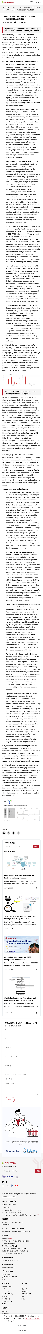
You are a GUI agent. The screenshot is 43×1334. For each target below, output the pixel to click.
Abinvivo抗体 (6, 1274)
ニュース (24, 1289)
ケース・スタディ (7, 1294)
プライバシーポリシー (9, 1197)
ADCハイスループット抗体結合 (13, 1253)
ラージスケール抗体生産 (9, 1246)
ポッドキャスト (7, 1301)
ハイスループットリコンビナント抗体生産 (15, 1241)
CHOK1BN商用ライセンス (10, 1260)
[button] (38, 2)
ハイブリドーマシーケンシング (12, 1213)
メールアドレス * (11, 1057)
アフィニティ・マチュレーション (12, 1222)
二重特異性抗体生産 (8, 1243)
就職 (23, 1296)
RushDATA (7, 1239)
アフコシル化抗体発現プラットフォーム (14, 1249)
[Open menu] (31, 2)
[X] (8, 833)
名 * (6, 1039)
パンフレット (6, 1299)
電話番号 (8, 1066)
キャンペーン (6, 1296)
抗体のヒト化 (6, 1225)
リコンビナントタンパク (9, 1277)
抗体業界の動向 (7, 1287)
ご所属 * (8, 1048)
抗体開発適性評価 (9, 1267)
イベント (5, 1289)
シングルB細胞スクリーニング (11, 1210)
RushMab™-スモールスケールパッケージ (15, 1251)
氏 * (6, 1030)
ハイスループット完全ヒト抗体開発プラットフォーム (20, 1215)
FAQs (23, 1299)
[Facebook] (13, 833)
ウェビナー (5, 1291)
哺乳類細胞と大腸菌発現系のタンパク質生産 (16, 1232)
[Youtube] (16, 1185)
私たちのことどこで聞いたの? (15, 1075)
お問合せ (5, 1311)
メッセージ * (9, 1084)
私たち (24, 1287)
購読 (35, 847)
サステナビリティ (27, 1294)
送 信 (10, 1099)
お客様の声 (25, 1291)
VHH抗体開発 (6, 1208)
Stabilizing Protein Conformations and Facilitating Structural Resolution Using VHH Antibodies (20, 1000)
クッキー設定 (21, 1326)
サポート (5, 7)
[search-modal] (34, 2)
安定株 (4, 1279)
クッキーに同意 (21, 1331)
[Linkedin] (4, 833)
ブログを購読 (9, 842)
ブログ (14, 7)
